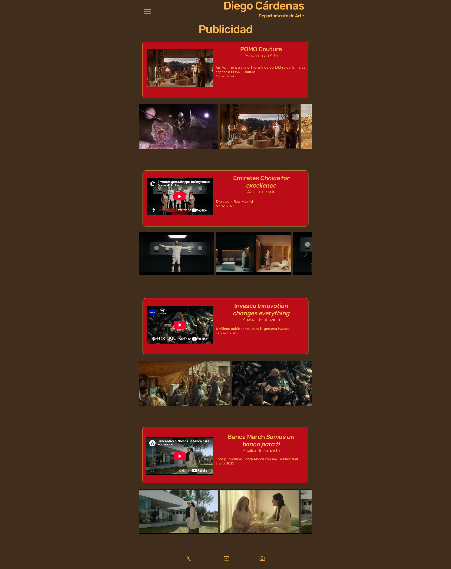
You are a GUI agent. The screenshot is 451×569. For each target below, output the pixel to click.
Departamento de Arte (281, 15)
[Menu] (147, 11)
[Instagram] (262, 558)
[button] (208, 83)
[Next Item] (306, 126)
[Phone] (188, 558)
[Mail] (226, 558)
